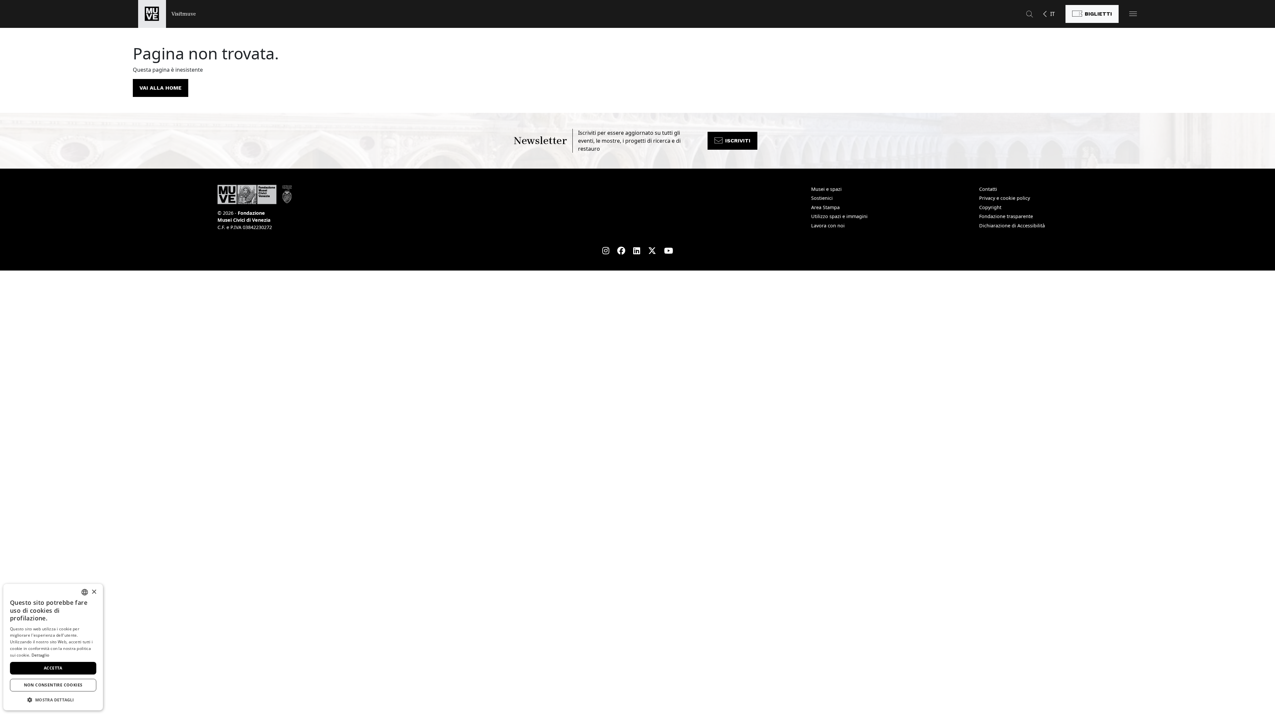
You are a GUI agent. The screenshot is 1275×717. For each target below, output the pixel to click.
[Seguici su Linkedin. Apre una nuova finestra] (636, 250)
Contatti (988, 189)
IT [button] (1052, 14)
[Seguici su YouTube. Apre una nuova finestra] (668, 250)
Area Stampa (825, 207)
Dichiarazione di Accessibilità (1012, 225)
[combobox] (84, 592)
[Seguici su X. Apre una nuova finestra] (652, 250)
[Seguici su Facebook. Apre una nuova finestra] (621, 250)
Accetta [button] (53, 668)
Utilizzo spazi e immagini (839, 216)
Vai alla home (160, 88)
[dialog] (53, 647)
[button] (1133, 14)
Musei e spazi (826, 189)
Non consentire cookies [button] (53, 685)
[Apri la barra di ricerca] (1030, 14)
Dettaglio (40, 655)
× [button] (93, 592)
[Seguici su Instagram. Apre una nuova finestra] (605, 250)
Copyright (990, 207)
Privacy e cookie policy (1004, 198)
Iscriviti (737, 140)
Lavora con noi (828, 225)
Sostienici (822, 198)
